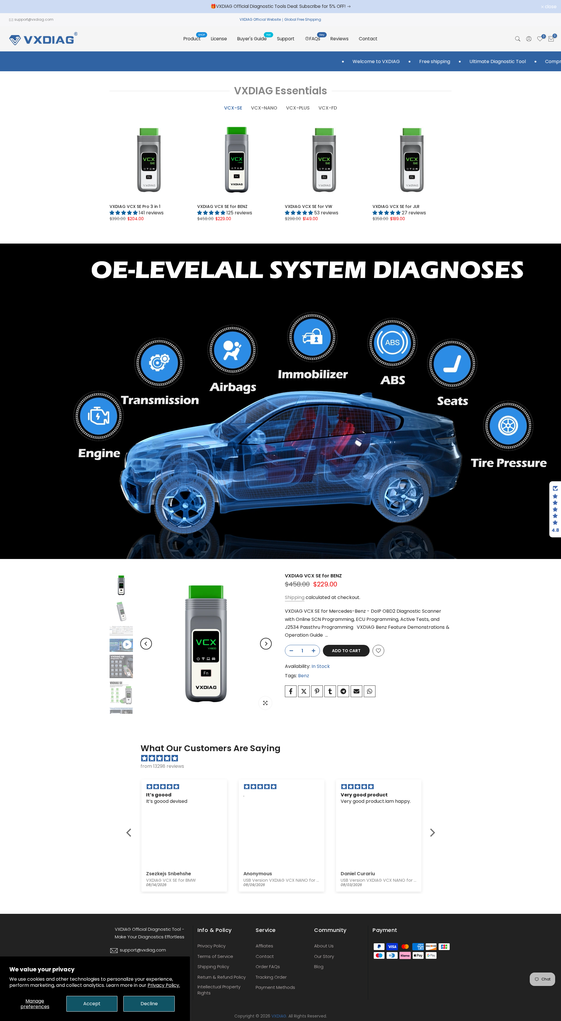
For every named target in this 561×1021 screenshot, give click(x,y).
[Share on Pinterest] (317, 691)
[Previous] (146, 644)
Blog (318, 966)
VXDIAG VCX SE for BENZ (222, 206)
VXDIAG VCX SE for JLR (396, 206)
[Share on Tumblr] (330, 691)
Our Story (324, 956)
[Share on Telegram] (343, 691)
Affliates (264, 946)
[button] (130, 833)
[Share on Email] (356, 691)
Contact (368, 39)
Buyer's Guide (254, 38)
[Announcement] (284, 6)
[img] (284, 758)
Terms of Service (215, 956)
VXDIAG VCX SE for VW (308, 206)
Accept (92, 1003)
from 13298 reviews (162, 766)
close (13, 6)
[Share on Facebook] (291, 691)
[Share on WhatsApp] (369, 691)
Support (286, 39)
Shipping (294, 597)
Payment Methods (275, 987)
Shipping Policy (213, 966)
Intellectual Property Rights (219, 990)
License (219, 39)
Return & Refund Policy (222, 977)
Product (194, 38)
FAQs (317, 38)
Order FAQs (268, 966)
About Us (324, 946)
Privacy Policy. (164, 985)
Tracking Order (271, 977)
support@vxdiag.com (33, 19)
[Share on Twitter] (304, 691)
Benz (303, 675)
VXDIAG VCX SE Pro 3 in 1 (135, 206)
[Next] (266, 644)
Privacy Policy (212, 946)
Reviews (339, 39)
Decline (149, 1003)
